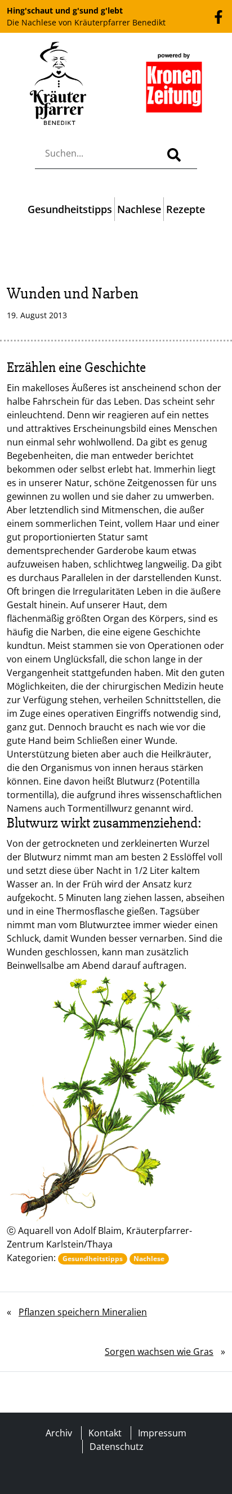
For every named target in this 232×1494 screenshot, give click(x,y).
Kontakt (105, 1433)
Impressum (162, 1433)
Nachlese (139, 209)
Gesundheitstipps (70, 209)
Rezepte (185, 209)
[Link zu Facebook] (218, 16)
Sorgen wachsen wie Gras (159, 1351)
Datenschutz (117, 1446)
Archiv (59, 1433)
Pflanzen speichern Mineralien (83, 1312)
